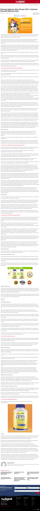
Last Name (28, 486)
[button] (3, 1)
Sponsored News (36, 4)
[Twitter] (35, 509)
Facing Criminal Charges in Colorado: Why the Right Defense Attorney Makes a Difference (7, 473)
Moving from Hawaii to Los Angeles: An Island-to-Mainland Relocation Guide (33, 478)
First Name (15, 486)
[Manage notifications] (38, 509)
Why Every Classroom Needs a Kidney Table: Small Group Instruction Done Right (33, 473)
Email (15, 489)
